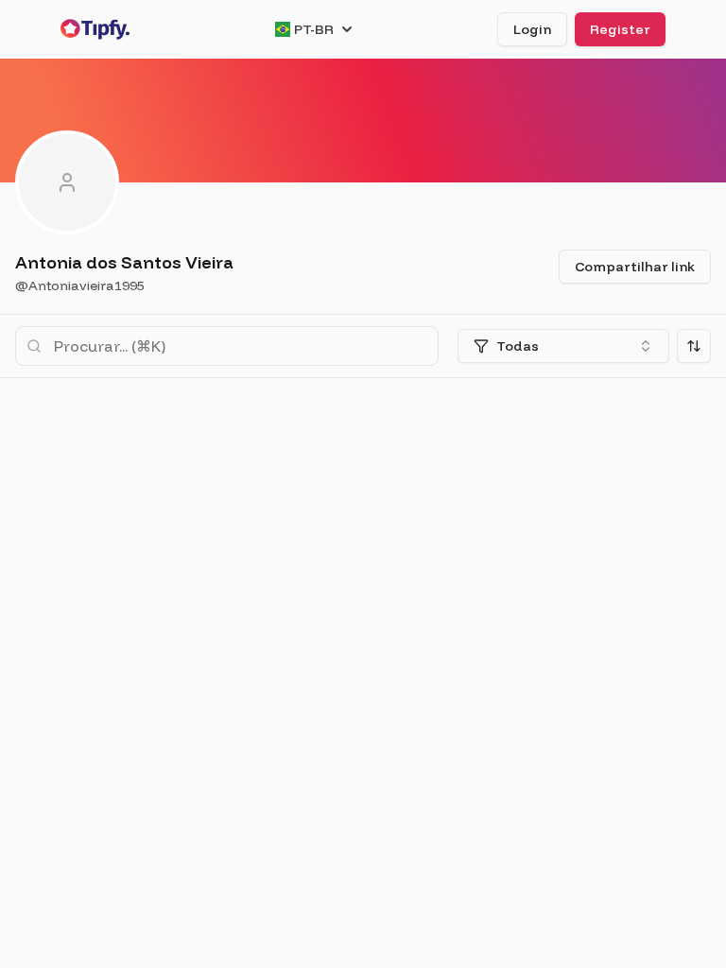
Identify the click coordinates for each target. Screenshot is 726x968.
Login (532, 29)
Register (620, 29)
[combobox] (563, 346)
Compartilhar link (635, 266)
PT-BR (314, 29)
